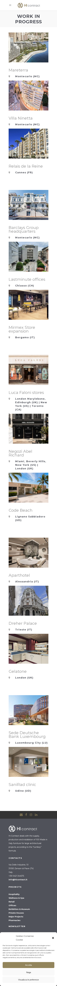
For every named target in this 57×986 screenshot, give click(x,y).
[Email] (21, 815)
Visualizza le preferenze (28, 980)
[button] (53, 938)
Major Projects (16, 916)
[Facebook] (26, 815)
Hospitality (14, 894)
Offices (12, 905)
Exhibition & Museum (19, 909)
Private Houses (16, 913)
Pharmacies (14, 920)
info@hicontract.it (18, 879)
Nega (28, 972)
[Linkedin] (36, 815)
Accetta (28, 965)
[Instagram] (31, 815)
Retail (11, 902)
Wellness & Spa (16, 898)
